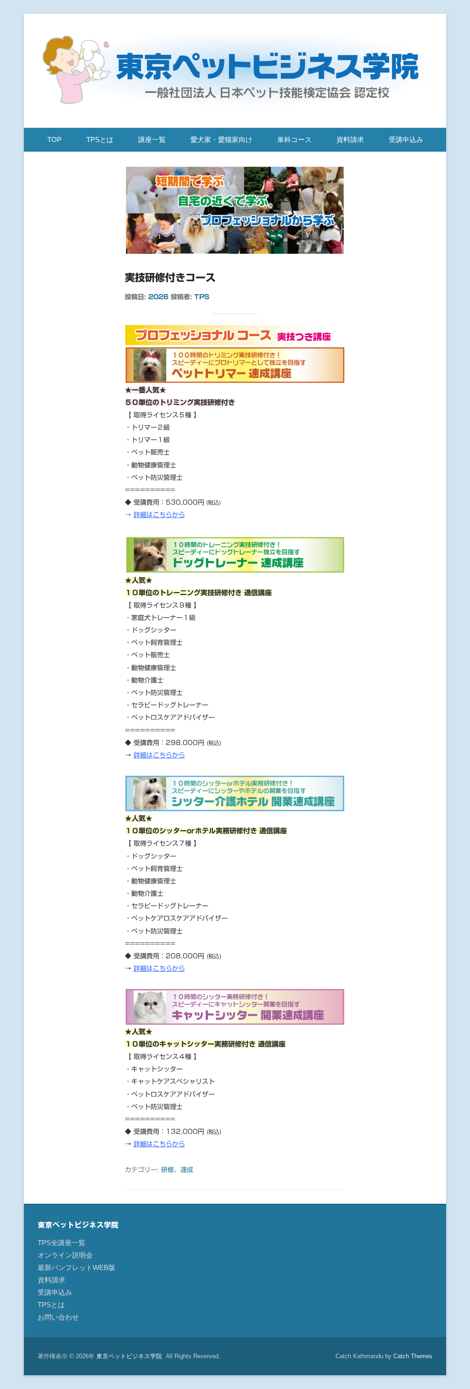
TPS (201, 297)
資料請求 (350, 139)
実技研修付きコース (170, 278)
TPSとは (99, 139)
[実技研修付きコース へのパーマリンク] (235, 210)
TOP (54, 139)
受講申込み (406, 139)
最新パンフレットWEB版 (76, 1267)
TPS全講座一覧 (61, 1243)
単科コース (294, 139)
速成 (186, 1170)
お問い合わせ (58, 1317)
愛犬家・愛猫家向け (221, 139)
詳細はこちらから (159, 515)
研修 (167, 1170)
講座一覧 (152, 139)
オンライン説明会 (65, 1255)
